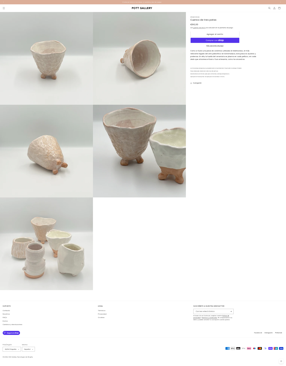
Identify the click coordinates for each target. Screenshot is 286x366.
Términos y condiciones (209, 318)
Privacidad (102, 314)
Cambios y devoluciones (12, 324)
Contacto (6, 311)
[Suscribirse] (231, 311)
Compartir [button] (197, 83)
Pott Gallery (13, 357)
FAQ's (5, 318)
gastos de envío (199, 28)
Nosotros (6, 314)
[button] (3, 8)
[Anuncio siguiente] (280, 2)
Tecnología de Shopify (25, 357)
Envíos (5, 321)
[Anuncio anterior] (3, 2)
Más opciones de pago (214, 46)
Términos (101, 311)
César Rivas (195, 17)
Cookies (101, 318)
